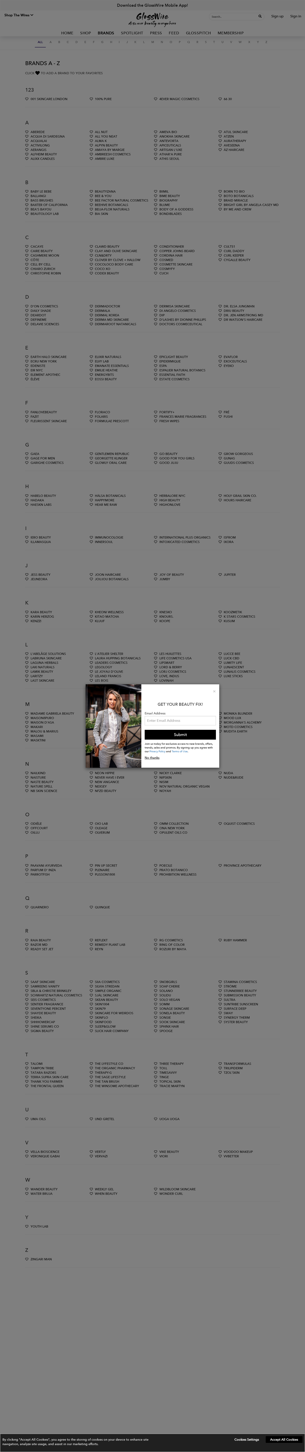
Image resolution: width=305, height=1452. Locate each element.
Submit (180, 734)
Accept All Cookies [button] (284, 1440)
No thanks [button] (152, 758)
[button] (152, 1443)
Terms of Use (180, 751)
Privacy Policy (157, 751)
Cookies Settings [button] (246, 1440)
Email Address (155, 713)
